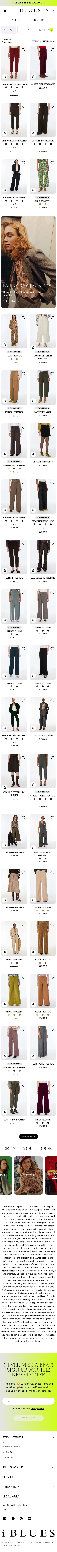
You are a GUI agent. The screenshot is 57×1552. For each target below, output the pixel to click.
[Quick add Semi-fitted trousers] (4, 1112)
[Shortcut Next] (51, 30)
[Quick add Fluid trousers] (33, 190)
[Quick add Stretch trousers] (4, 400)
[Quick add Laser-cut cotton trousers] (33, 347)
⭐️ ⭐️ (28, 3)
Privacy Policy (37, 1408)
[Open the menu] (4, 10)
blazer (43, 1296)
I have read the (30, 1408)
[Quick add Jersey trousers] (33, 620)
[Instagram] (4, 1518)
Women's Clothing (8, 41)
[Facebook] (13, 1518)
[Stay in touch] (53, 1437)
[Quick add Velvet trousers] (33, 900)
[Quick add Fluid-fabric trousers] (33, 1056)
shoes (48, 1273)
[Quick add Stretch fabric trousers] (4, 76)
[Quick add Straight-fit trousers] (33, 133)
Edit (4, 1509)
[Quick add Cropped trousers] (4, 845)
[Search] (46, 11)
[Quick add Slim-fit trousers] (4, 570)
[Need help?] (53, 1487)
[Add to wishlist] (23, 49)
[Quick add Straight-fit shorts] (33, 454)
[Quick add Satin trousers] (4, 620)
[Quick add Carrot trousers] (33, 400)
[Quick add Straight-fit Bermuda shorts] (4, 787)
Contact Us (7, 1452)
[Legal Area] (53, 1496)
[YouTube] (29, 1518)
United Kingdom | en (17, 1505)
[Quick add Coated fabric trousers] (33, 570)
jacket (17, 1248)
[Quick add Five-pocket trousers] (4, 454)
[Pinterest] (21, 1518)
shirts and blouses (32, 1341)
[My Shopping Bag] (53, 11)
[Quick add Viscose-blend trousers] (33, 76)
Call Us (5, 1443)
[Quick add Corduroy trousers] (33, 728)
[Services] (53, 1477)
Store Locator (8, 1457)
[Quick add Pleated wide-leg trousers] (33, 847)
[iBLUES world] (53, 1467)
